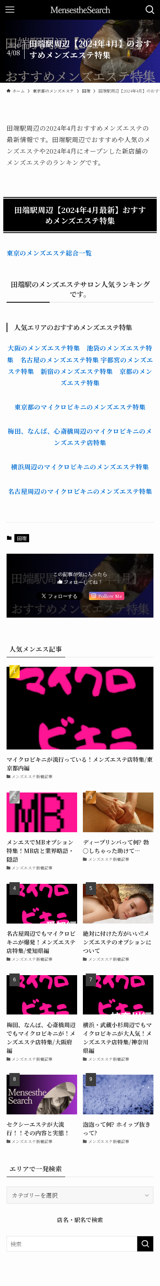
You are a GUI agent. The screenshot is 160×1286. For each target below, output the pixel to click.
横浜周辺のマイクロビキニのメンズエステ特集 (80, 466)
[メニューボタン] (10, 10)
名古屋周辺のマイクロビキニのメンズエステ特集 (80, 491)
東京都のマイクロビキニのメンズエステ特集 (80, 406)
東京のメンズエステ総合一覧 (49, 252)
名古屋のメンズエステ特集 (59, 359)
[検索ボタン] (150, 10)
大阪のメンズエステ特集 (44, 347)
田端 (22, 537)
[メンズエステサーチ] (80, 10)
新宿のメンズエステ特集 (77, 371)
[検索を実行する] (145, 1244)
